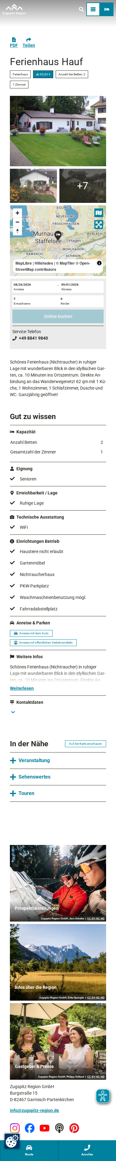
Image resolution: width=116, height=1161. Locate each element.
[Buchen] (107, 9)
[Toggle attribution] (99, 263)
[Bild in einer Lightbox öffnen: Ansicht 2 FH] (33, 186)
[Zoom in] (17, 212)
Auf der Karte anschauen (85, 743)
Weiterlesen (22, 688)
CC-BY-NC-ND (96, 919)
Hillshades (44, 263)
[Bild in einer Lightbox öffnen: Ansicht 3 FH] (82, 186)
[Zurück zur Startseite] (14, 9)
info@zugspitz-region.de (34, 1110)
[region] (58, 240)
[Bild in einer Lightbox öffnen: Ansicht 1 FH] (58, 131)
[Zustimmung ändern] (12, 1141)
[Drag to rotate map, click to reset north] (17, 230)
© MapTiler (65, 263)
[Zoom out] (17, 221)
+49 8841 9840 (33, 338)
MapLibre (23, 263)
